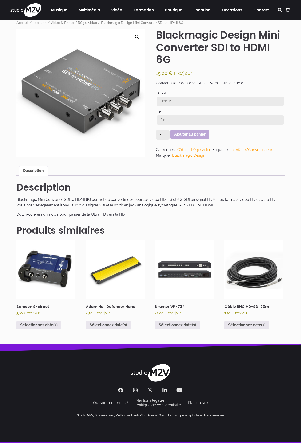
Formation (144, 10)
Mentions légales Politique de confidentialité (158, 402)
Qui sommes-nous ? (110, 402)
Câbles (183, 150)
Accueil (22, 23)
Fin (159, 112)
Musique (59, 10)
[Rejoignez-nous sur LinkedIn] (165, 390)
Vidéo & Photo (62, 23)
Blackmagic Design (188, 155)
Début (161, 93)
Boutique (173, 10)
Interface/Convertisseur (251, 150)
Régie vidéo (87, 23)
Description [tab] (33, 170)
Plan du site (198, 402)
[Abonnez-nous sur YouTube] (180, 390)
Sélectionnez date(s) (39, 325)
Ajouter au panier (190, 134)
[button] (280, 10)
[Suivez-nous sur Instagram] (136, 390)
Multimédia (89, 10)
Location (202, 10)
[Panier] (287, 10)
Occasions (232, 10)
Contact (261, 10)
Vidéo (116, 10)
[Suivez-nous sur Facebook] (121, 390)
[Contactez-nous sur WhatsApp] (150, 390)
